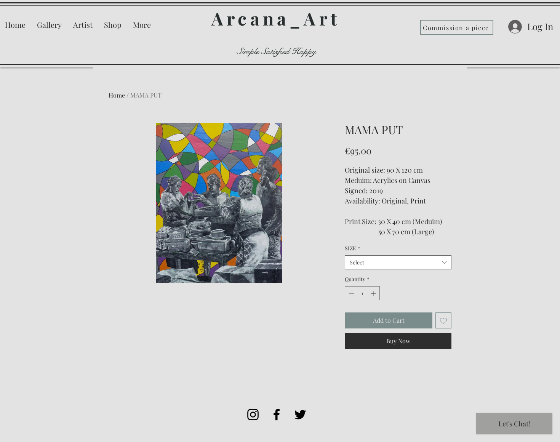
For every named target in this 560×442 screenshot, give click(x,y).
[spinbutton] (362, 293)
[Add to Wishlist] (443, 320)
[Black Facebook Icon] (276, 414)
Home (117, 95)
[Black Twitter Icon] (300, 414)
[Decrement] (350, 293)
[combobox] (398, 262)
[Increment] (374, 293)
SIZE (352, 248)
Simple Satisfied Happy (276, 51)
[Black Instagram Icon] (253, 414)
